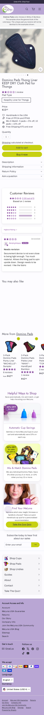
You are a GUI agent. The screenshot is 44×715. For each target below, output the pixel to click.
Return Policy (9, 171)
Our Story (6, 618)
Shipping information (13, 166)
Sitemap (6, 633)
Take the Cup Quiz (22, 524)
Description (8, 162)
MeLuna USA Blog (10, 629)
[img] (10, 239)
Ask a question (9, 176)
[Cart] (33, 9)
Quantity (6, 132)
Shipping (6, 142)
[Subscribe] (35, 544)
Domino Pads (24, 334)
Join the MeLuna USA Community (18, 625)
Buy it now (22, 154)
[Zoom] (40, 69)
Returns (6, 615)
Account (6, 608)
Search (5, 636)
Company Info (8, 622)
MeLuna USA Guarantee (13, 611)
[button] (8, 92)
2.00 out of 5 (28, 198)
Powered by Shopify (9, 710)
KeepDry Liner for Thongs (16, 100)
